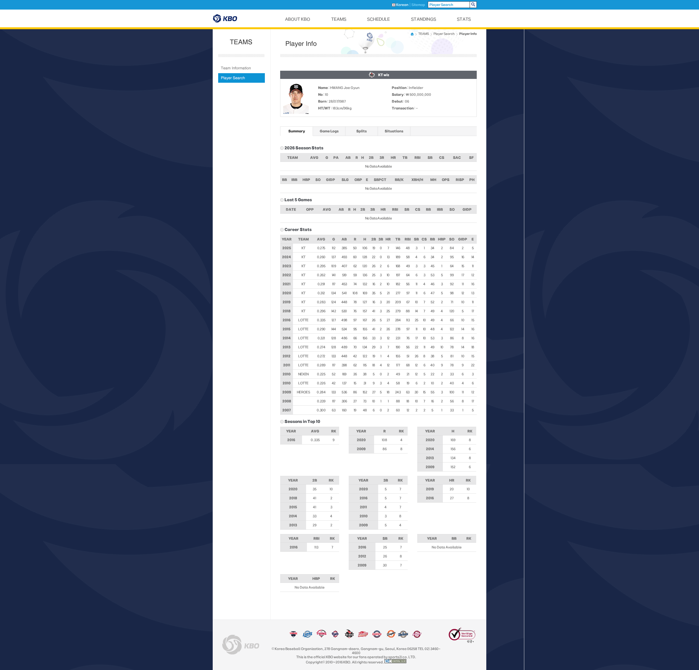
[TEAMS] (338, 19)
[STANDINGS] (423, 19)
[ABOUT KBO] (297, 19)
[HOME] (412, 34)
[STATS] (464, 19)
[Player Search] (241, 78)
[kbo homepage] (240, 644)
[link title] (293, 637)
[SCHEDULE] (378, 19)
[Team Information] (241, 68)
